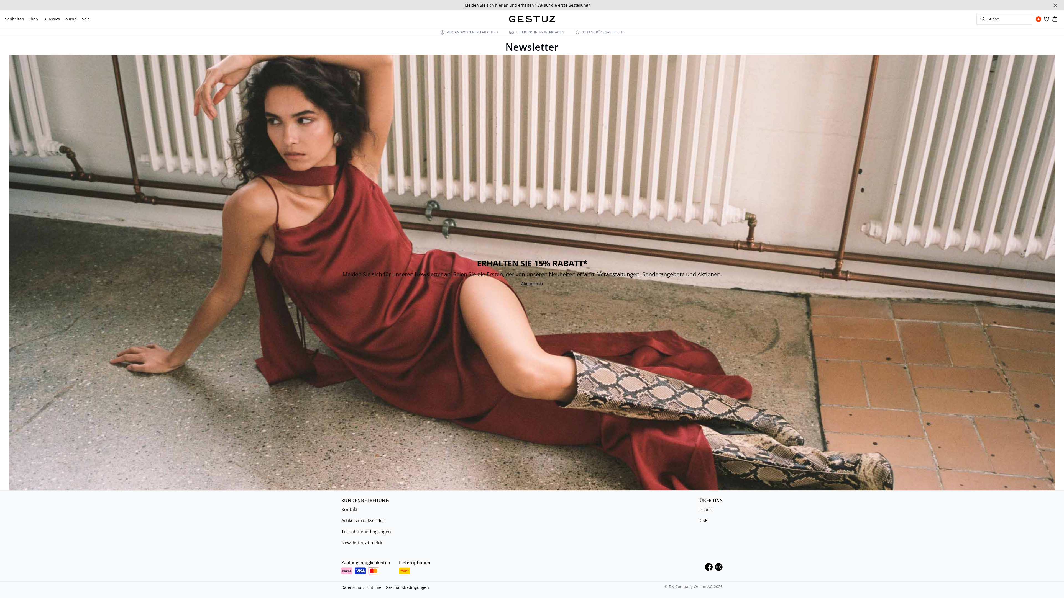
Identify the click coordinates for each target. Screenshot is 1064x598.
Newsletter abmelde (362, 543)
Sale (86, 19)
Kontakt (349, 509)
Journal (71, 19)
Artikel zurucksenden (363, 520)
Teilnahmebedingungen (366, 532)
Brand (706, 509)
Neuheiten (14, 19)
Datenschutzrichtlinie (361, 587)
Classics (52, 19)
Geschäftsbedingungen (407, 587)
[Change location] (1038, 19)
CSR (704, 520)
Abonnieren (532, 283)
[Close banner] (1055, 5)
